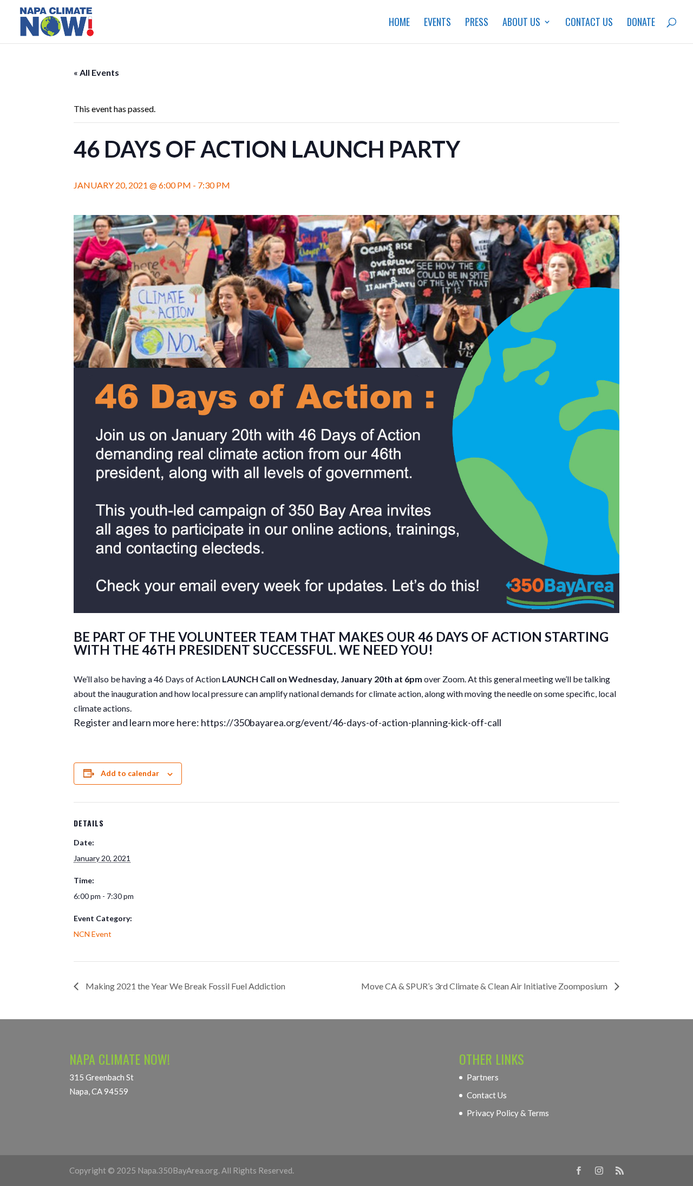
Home (399, 23)
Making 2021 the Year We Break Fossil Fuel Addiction (184, 986)
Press (476, 23)
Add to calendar (130, 773)
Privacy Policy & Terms (508, 1113)
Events (437, 23)
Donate (641, 23)
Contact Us (589, 23)
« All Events (96, 72)
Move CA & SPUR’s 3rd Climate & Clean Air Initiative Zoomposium (485, 986)
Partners (483, 1077)
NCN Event (93, 934)
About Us (521, 23)
